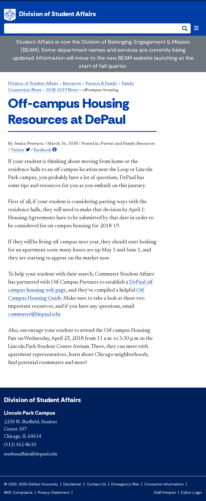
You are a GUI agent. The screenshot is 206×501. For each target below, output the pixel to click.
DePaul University (10, 15)
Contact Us (96, 484)
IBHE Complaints (18, 492)
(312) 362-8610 (20, 445)
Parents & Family (101, 83)
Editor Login (191, 492)
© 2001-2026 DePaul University (31, 484)
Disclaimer (72, 484)
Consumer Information (164, 484)
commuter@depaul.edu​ (34, 314)
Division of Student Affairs (57, 14)
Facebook (43, 150)
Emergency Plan (125, 484)
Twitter (18, 150)
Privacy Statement (53, 492)
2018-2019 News (62, 90)
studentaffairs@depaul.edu (30, 454)
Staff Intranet (165, 492)
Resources (72, 83)
